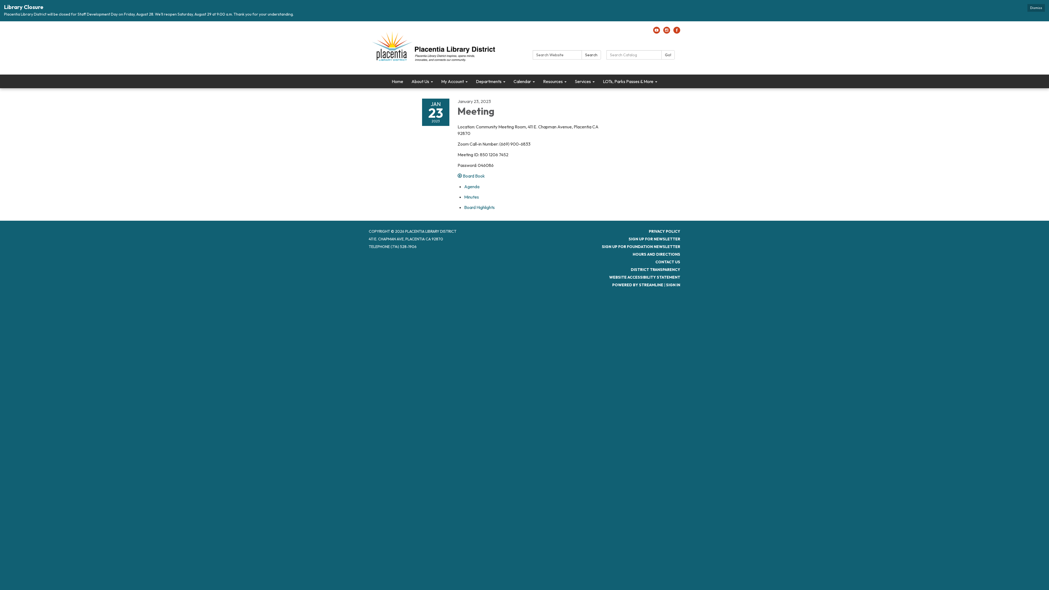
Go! (668, 54)
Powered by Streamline (637, 284)
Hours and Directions (656, 254)
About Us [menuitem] (420, 81)
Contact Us (667, 261)
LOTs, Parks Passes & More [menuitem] (628, 81)
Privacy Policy (664, 231)
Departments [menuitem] (489, 81)
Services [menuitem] (583, 81)
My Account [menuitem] (452, 81)
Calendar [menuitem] (522, 81)
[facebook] (676, 32)
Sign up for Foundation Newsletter (641, 246)
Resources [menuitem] (553, 81)
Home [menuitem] (397, 81)
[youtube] (656, 32)
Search (591, 54)
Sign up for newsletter (654, 239)
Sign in (673, 284)
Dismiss (1036, 8)
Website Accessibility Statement (644, 277)
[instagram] (666, 32)
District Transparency (655, 269)
